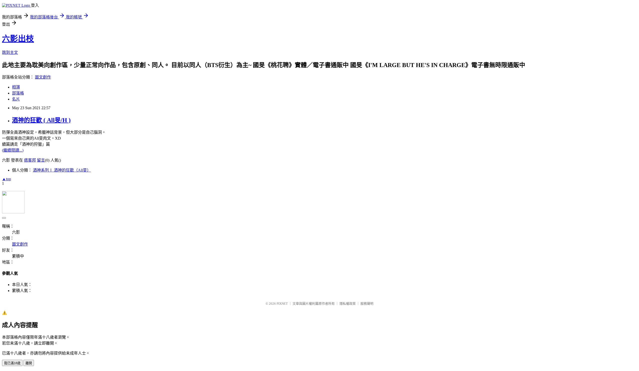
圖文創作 (43, 77)
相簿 (16, 87)
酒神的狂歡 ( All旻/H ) (41, 120)
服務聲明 (366, 303)
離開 (28, 363)
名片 (16, 99)
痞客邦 (30, 160)
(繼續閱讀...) (12, 150)
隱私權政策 (347, 303)
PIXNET (282, 303)
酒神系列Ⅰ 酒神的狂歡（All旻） (62, 170)
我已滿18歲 (12, 363)
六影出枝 (18, 38)
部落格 (18, 93)
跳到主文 (10, 52)
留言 (41, 160)
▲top (6, 179)
